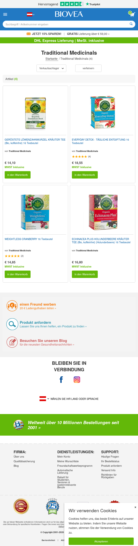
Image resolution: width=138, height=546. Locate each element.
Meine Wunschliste (68, 461)
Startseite (51, 58)
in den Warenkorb (17, 175)
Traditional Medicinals (20, 151)
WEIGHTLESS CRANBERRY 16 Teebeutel (29, 239)
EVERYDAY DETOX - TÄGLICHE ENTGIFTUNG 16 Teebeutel (100, 141)
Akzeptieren (101, 541)
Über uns (19, 456)
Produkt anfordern (111, 465)
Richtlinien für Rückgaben (109, 476)
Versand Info (108, 470)
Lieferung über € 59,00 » (88, 34)
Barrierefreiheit (48, 540)
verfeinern (88, 68)
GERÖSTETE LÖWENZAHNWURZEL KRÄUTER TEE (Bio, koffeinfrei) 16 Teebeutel (35, 141)
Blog (16, 465)
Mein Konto (63, 456)
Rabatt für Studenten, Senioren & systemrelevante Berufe (66, 482)
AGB (63, 540)
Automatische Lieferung (65, 471)
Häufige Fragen (110, 456)
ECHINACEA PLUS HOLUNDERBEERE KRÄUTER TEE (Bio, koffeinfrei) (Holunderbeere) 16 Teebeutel (101, 240)
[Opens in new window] (61, 379)
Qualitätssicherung (24, 461)
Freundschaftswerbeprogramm (68, 465)
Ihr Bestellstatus (110, 461)
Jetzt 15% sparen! (46, 34)
